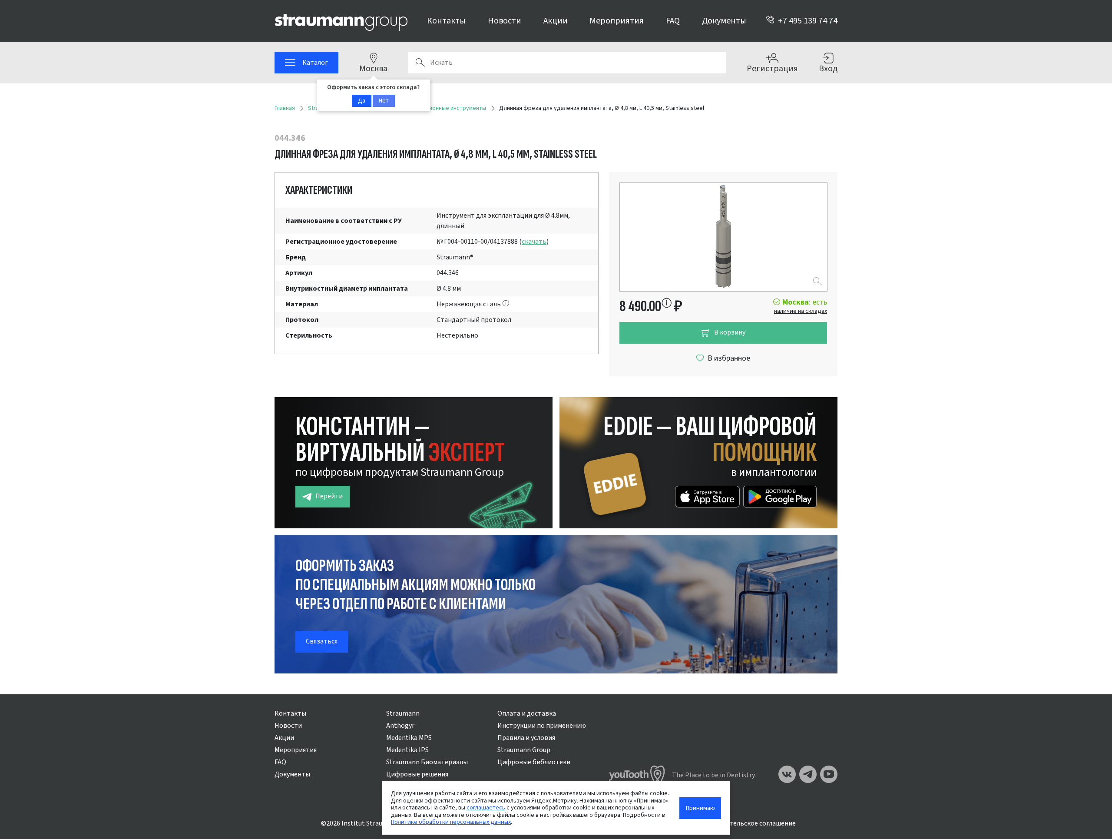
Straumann (403, 713)
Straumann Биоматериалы (427, 762)
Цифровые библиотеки (533, 762)
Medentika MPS (409, 738)
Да (361, 100)
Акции (555, 21)
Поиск (420, 62)
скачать (534, 241)
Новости (504, 21)
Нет (384, 100)
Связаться (322, 641)
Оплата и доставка (526, 713)
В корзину (729, 332)
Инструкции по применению (541, 725)
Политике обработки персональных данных (451, 821)
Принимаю (700, 807)
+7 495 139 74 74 (807, 21)
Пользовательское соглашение (747, 823)
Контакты (446, 21)
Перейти (329, 496)
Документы (724, 21)
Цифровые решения (417, 774)
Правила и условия (526, 738)
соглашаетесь (486, 807)
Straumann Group (523, 750)
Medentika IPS (407, 750)
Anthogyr (400, 725)
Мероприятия (616, 21)
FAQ (673, 21)
